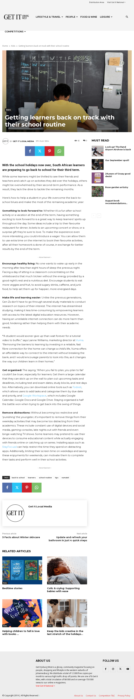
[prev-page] (94, 216)
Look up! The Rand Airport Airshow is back (118, 148)
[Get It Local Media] (6, 141)
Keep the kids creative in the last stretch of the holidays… (65, 633)
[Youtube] (128, 669)
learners (32, 477)
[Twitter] (40, 151)
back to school (18, 477)
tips (56, 477)
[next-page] (99, 216)
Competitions (14, 31)
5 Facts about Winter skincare (21, 537)
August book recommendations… (116, 202)
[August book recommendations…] (98, 204)
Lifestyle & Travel (48, 16)
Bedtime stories (12, 588)
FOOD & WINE (88, 16)
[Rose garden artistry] (98, 191)
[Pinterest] (49, 151)
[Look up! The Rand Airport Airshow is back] (98, 151)
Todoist (77, 387)
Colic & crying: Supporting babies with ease (63, 590)
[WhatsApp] (59, 151)
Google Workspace (34, 395)
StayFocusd (9, 446)
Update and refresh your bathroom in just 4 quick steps (68, 539)
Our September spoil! (117, 160)
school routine (45, 477)
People (70, 16)
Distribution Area (96, 2)
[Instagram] (113, 669)
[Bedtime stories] (22, 570)
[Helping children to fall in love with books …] (22, 613)
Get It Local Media (23, 141)
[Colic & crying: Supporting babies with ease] (67, 570)
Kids (13, 45)
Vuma (79, 340)
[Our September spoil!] (98, 164)
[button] (127, 16)
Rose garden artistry (116, 187)
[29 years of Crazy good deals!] (98, 178)
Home (5, 45)
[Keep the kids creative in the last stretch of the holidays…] (67, 613)
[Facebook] (30, 151)
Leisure (105, 16)
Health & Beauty (54, 583)
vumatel (65, 477)
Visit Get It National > (116, 2)
